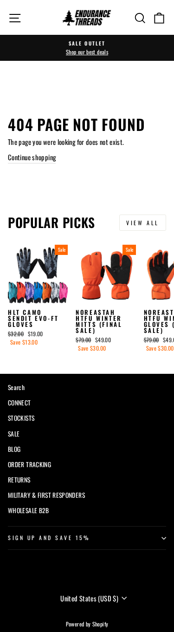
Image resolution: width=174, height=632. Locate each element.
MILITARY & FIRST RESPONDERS (46, 495)
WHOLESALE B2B (28, 510)
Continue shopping (32, 157)
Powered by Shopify (87, 624)
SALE (13, 433)
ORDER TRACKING (29, 464)
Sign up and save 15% (49, 537)
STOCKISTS (21, 418)
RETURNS (19, 479)
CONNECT (19, 402)
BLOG (14, 449)
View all (142, 223)
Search (16, 387)
